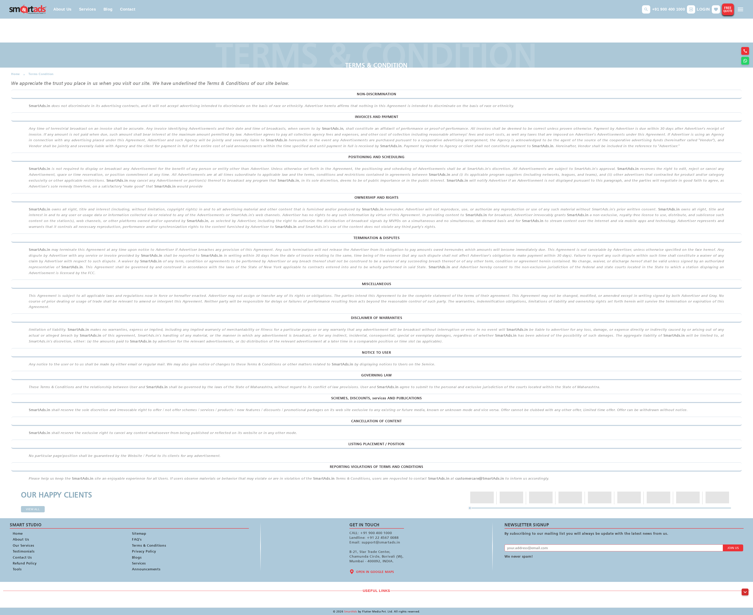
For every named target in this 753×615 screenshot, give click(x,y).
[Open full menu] (740, 9)
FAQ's (137, 539)
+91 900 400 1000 (668, 9)
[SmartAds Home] (28, 9)
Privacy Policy (144, 551)
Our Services (23, 545)
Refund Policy (24, 563)
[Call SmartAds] (745, 51)
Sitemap (139, 533)
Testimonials (24, 551)
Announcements (146, 569)
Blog (108, 9)
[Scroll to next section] (745, 592)
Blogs (137, 557)
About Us (62, 9)
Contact (127, 9)
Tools (17, 569)
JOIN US (733, 548)
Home (18, 533)
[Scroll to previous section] (745, 583)
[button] (646, 9)
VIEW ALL (33, 509)
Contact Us (22, 557)
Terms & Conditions (149, 545)
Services (87, 9)
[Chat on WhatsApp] (745, 61)
